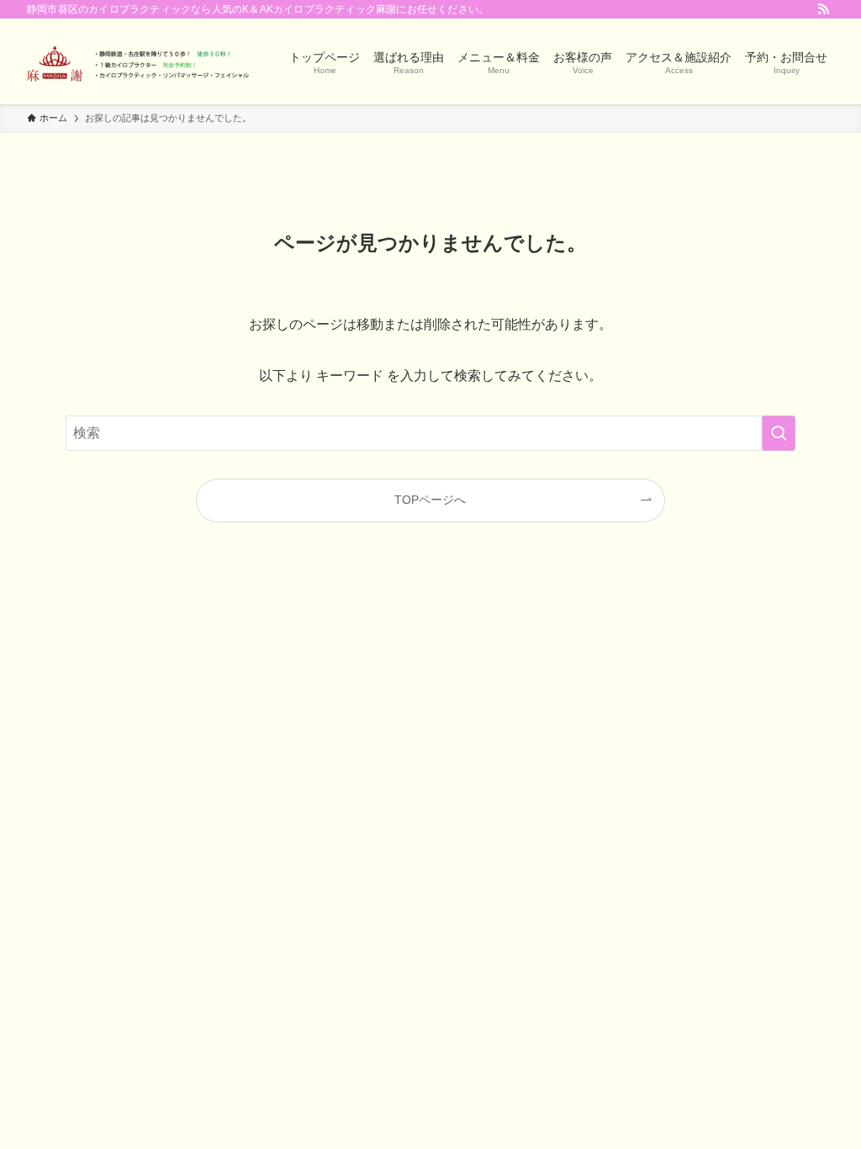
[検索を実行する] (778, 433)
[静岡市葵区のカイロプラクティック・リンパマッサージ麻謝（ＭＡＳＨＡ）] (138, 61)
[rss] (823, 9)
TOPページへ (430, 499)
